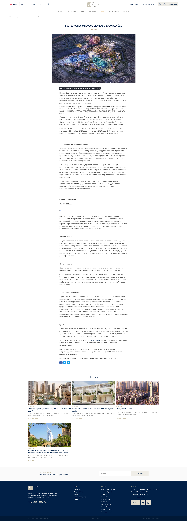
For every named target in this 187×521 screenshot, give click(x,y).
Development (146, 518)
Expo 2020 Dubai (93, 340)
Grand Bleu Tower (108, 489)
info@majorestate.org (139, 494)
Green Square (106, 492)
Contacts (126, 11)
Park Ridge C (106, 509)
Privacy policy (96, 518)
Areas (82, 11)
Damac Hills (106, 504)
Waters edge (106, 502)
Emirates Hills (106, 512)
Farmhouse (105, 499)
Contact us (135, 502)
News (102, 11)
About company (114, 11)
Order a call (173, 4)
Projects (60, 11)
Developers (92, 11)
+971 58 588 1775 (148, 4)
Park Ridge (105, 507)
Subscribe (140, 473)
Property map (72, 11)
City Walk (105, 497)
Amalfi (104, 494)
